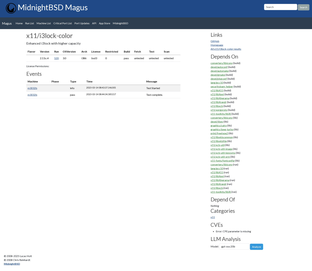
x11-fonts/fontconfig (222, 160)
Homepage (217, 44)
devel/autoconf (219, 66)
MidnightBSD (120, 23)
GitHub (215, 41)
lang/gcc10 (217, 82)
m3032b (32, 88)
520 (56, 58)
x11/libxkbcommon (222, 137)
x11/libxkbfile (219, 141)
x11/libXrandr (218, 102)
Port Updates (82, 23)
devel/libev (217, 121)
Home (19, 23)
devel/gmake (218, 74)
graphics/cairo (219, 125)
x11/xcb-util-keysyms (223, 152)
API (94, 23)
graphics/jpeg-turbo (222, 129)
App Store (104, 23)
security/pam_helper (222, 86)
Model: (215, 246)
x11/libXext (217, 94)
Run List (29, 23)
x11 (213, 217)
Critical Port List (62, 23)
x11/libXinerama (220, 98)
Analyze (256, 246)
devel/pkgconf (219, 78)
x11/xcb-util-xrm (220, 156)
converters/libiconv (222, 63)
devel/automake (220, 70)
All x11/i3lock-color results (226, 48)
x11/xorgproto (219, 109)
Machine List (44, 23)
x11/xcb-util (218, 144)
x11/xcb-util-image (221, 148)
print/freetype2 (219, 133)
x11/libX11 (217, 90)
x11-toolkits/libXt (221, 113)
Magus (7, 23)
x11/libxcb (217, 105)
